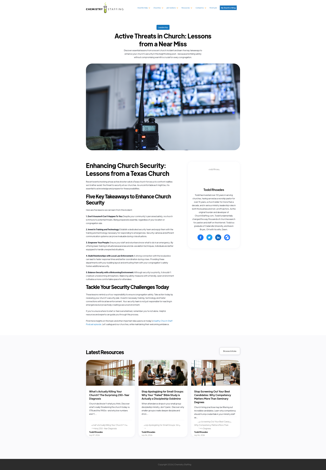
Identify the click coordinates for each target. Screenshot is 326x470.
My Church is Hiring (228, 8)
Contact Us (200, 8)
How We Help (143, 8)
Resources (186, 8)
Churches (157, 8)
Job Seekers (171, 8)
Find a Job (213, 8)
